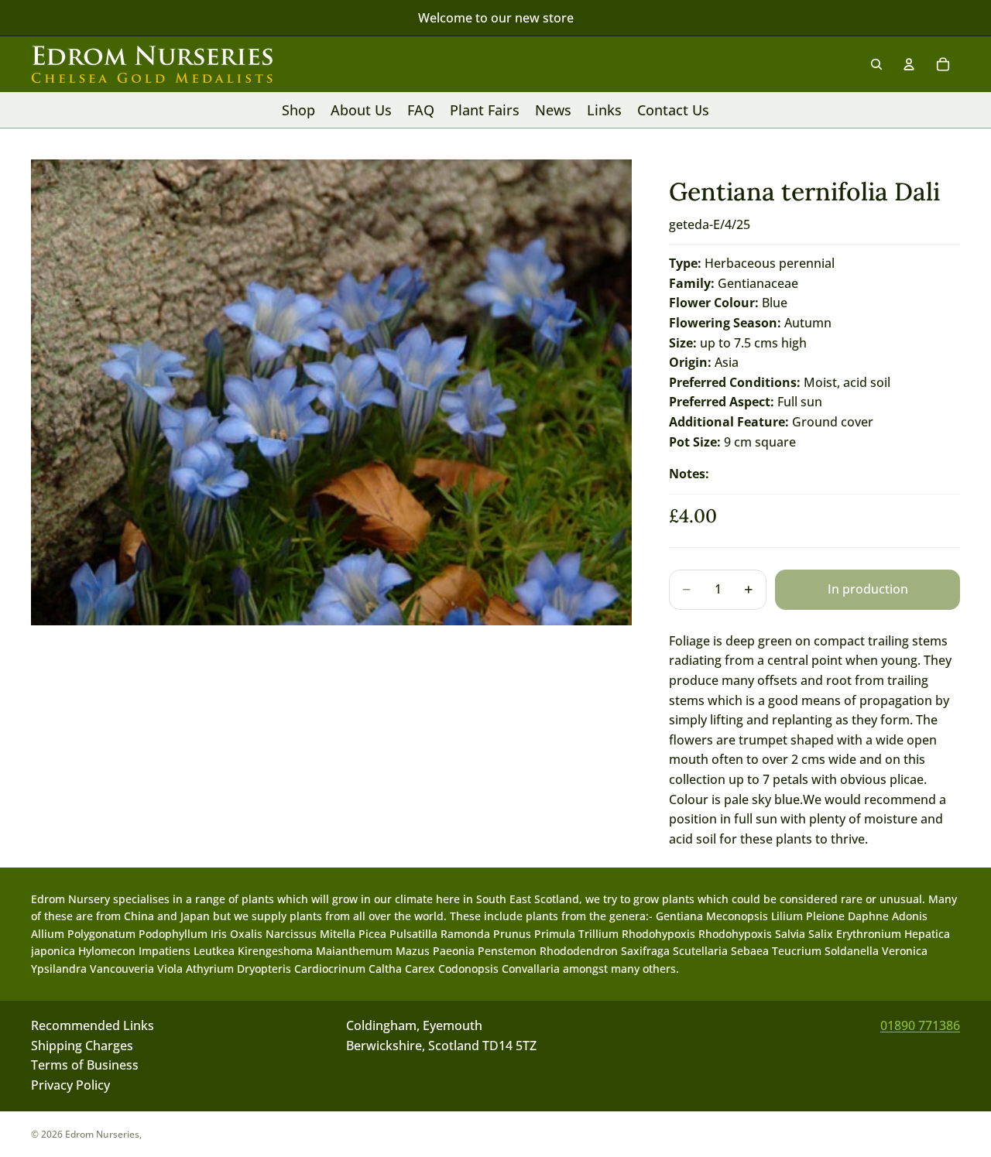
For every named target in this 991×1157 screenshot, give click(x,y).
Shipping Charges (82, 1045)
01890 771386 (920, 1025)
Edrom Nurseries (102, 1134)
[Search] (876, 64)
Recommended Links (92, 1025)
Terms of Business (85, 1065)
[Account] (909, 64)
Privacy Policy (70, 1085)
